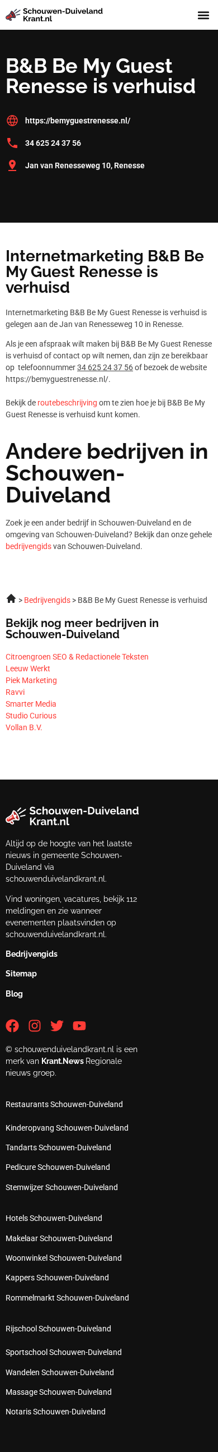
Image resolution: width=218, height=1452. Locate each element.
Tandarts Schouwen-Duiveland (58, 1147)
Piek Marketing (31, 680)
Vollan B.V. (24, 727)
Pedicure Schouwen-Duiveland (58, 1167)
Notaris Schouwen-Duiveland (56, 1411)
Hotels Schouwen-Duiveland (54, 1218)
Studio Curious (31, 715)
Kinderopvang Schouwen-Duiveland (67, 1127)
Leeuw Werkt (28, 668)
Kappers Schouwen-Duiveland (57, 1277)
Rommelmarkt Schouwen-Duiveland (67, 1297)
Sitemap (21, 973)
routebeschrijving (67, 402)
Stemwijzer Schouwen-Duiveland (62, 1187)
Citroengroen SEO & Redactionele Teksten (77, 656)
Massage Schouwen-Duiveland (59, 1392)
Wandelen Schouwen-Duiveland (60, 1372)
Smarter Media (31, 703)
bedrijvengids (28, 546)
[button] (203, 15)
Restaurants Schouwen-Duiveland (64, 1104)
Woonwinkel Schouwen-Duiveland (64, 1257)
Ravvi (15, 692)
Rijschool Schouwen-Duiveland (58, 1328)
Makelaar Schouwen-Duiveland (59, 1238)
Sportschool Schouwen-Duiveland (64, 1352)
